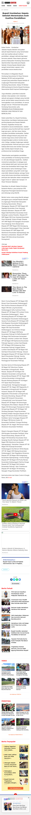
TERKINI (9, 5)
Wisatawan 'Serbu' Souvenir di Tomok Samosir (21, 688)
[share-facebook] (11, 579)
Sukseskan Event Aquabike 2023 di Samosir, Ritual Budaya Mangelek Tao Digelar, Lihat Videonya (8, 673)
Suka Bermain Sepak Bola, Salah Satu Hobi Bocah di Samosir (7, 688)
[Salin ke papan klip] (19, 579)
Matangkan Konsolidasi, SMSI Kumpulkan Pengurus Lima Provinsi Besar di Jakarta (10, 772)
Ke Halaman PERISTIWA (15, 734)
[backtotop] (15, 794)
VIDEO (4, 661)
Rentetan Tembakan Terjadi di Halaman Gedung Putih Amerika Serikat (22, 728)
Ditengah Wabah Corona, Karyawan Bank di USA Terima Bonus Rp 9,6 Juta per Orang (10, 764)
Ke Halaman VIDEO (15, 694)
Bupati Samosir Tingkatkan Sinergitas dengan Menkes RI (10, 781)
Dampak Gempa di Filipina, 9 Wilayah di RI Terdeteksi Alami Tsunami (8, 728)
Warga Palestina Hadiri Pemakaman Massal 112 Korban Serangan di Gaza (8, 714)
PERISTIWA (6, 701)
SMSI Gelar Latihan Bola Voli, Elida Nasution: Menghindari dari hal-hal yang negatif (10, 756)
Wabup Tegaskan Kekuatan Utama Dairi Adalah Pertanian (10, 748)
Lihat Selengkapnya (15, 788)
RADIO (15, 5)
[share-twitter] (14, 579)
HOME (3, 5)
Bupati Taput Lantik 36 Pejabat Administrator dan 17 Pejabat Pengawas (13, 562)
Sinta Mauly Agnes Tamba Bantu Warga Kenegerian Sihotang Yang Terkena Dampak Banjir (22, 673)
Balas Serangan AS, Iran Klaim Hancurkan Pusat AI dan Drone (22, 714)
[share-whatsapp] (17, 579)
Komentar (16, 583)
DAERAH (5, 569)
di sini (10, 477)
